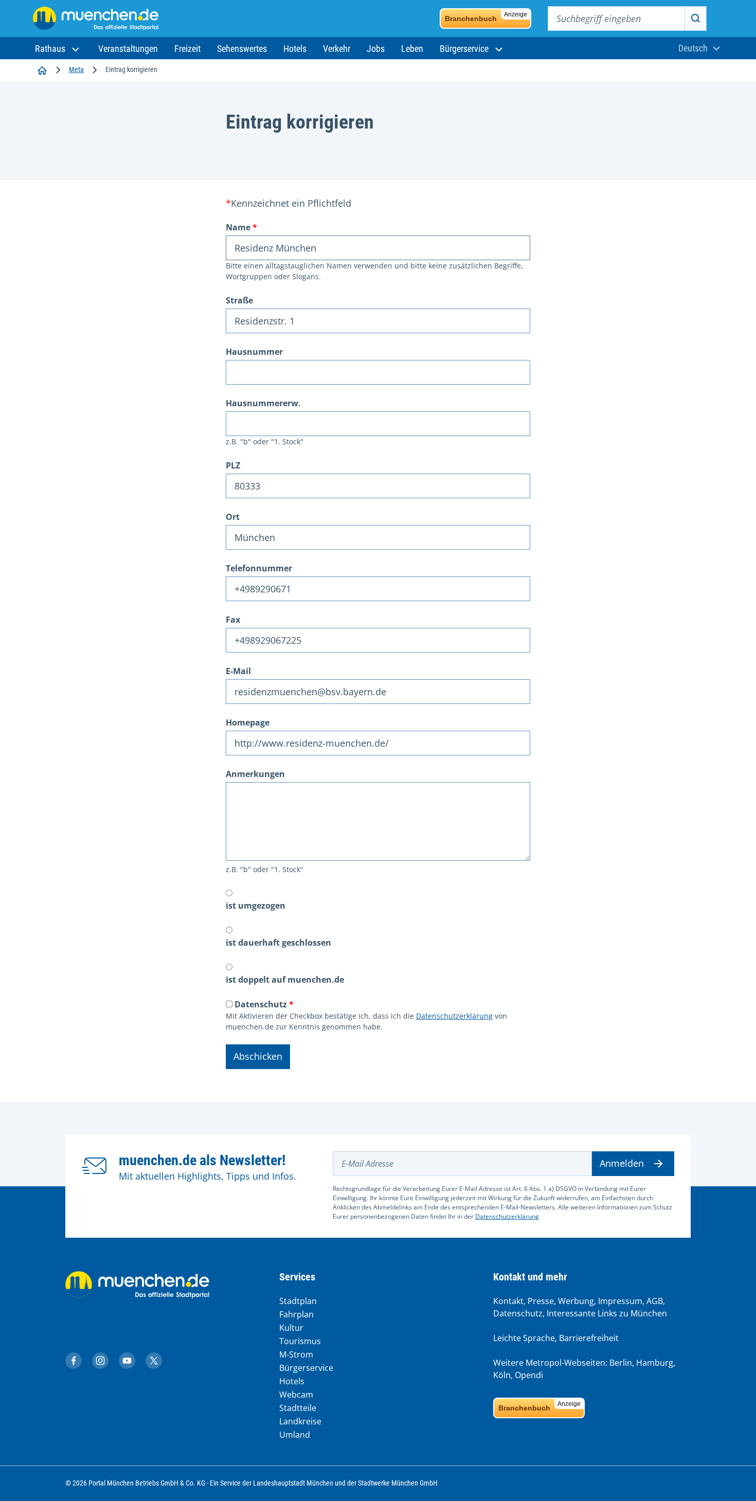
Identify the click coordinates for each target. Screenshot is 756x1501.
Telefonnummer (259, 568)
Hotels (291, 1381)
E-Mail (238, 671)
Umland (294, 1434)
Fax (233, 619)
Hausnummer (254, 351)
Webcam (296, 1394)
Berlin (620, 1362)
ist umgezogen (255, 905)
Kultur (291, 1327)
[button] (58, 49)
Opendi (529, 1375)
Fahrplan (296, 1314)
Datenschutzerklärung (454, 1016)
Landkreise (300, 1421)
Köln (502, 1375)
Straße (239, 300)
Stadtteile (297, 1408)
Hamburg (654, 1362)
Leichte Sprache (524, 1338)
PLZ (233, 465)
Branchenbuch (486, 17)
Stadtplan (298, 1301)
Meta (76, 69)
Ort (233, 516)
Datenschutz (261, 1004)
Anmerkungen (255, 774)
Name (238, 227)
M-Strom (296, 1354)
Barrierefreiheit (589, 1338)
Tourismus (300, 1341)
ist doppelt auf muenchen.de (285, 979)
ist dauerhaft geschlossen (278, 942)
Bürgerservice (306, 1367)
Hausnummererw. (263, 403)
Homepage (247, 722)
